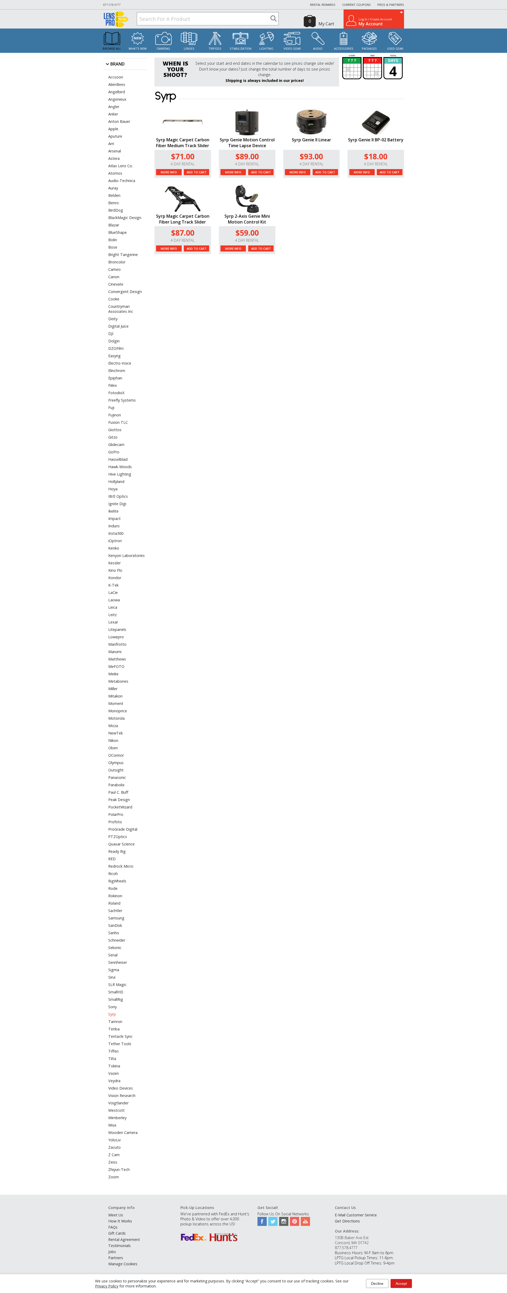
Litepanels (117, 629)
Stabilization (240, 48)
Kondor (114, 577)
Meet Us (115, 1214)
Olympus (116, 762)
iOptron (115, 540)
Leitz (112, 614)
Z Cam (114, 1154)
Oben (113, 747)
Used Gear (395, 48)
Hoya (113, 488)
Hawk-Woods (120, 466)
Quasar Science (121, 844)
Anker (113, 114)
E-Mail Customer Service (356, 1214)
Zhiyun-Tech (119, 1169)
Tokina (114, 1065)
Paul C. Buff (118, 792)
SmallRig (115, 999)
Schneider (116, 940)
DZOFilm (116, 348)
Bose (112, 247)
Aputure (115, 136)
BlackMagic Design (124, 217)
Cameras (163, 48)
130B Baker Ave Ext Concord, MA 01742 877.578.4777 (352, 1242)
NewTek (115, 733)
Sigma (113, 969)
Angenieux (117, 99)
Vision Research (121, 1095)
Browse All (112, 48)
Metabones (118, 681)
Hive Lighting (119, 474)
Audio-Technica (121, 180)
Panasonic (117, 777)
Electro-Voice (119, 363)
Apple (113, 128)
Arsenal (114, 151)
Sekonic (114, 947)
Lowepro (116, 636)
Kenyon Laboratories (126, 555)
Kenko (113, 548)
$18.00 (375, 156)
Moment (115, 703)
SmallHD (115, 991)
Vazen (113, 1073)
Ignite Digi (117, 503)
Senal (113, 954)
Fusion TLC (118, 422)
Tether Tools (119, 1043)
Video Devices (120, 1088)
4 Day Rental (183, 163)
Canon (113, 276)
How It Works (120, 1221)
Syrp (112, 1014)
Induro (114, 525)
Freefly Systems (122, 400)
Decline (377, 1283)
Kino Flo (115, 570)
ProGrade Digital (122, 829)
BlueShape (117, 232)
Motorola (116, 718)
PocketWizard (120, 807)
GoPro (113, 451)
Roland (114, 903)
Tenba (114, 1028)
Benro (113, 202)
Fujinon (114, 414)
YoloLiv (114, 1139)
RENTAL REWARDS (322, 5)
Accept (401, 1283)
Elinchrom (116, 370)
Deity (113, 318)
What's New (138, 48)
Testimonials (119, 1245)
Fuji (111, 407)
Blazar (113, 224)
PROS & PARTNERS (390, 5)
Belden (114, 195)
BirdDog (115, 210)
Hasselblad (118, 459)
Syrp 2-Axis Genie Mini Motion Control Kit (247, 219)
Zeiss (112, 1162)
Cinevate (115, 284)
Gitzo (113, 437)
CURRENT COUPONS (356, 5)
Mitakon (115, 696)
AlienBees (116, 84)
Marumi (114, 651)
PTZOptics (117, 836)
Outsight (116, 770)
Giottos (114, 429)
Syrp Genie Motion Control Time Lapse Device (247, 142)
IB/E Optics (118, 496)
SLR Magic (117, 984)
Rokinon (115, 895)
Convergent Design (125, 291)
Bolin (112, 239)
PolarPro (115, 814)
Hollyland (116, 481)
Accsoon (115, 77)
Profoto (115, 821)
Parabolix (116, 784)
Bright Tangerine (123, 254)
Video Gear (292, 48)
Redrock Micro (120, 866)
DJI (110, 333)
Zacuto (114, 1147)
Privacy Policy (106, 1286)
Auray (113, 187)
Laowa (114, 599)
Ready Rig (117, 851)
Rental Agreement (124, 1239)
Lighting (266, 48)
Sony (112, 1006)
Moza (113, 725)
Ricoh (113, 873)
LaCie (113, 592)
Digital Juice (118, 326)
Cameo (114, 269)
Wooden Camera (123, 1132)
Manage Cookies (122, 1263)
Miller (113, 688)
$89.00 (247, 156)
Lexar (113, 622)
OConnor (116, 755)
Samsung (116, 917)
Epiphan (115, 377)
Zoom (113, 1176)
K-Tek (113, 585)
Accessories (343, 48)
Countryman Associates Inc (120, 309)
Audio (317, 48)
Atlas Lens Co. (120, 165)
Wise (112, 1125)
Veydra (114, 1080)
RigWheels (117, 880)
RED (112, 858)
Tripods (215, 48)
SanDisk (115, 925)
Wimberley (117, 1117)
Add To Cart (196, 172)
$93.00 (311, 156)
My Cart (326, 24)
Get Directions (347, 1221)
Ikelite (113, 511)
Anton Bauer (119, 121)
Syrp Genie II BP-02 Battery (375, 140)
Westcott (116, 1110)
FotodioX (116, 392)
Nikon (113, 740)
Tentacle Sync (120, 1036)
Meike (113, 673)
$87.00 (182, 232)
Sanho (113, 932)
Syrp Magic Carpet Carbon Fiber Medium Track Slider (182, 142)
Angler (113, 106)
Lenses (189, 48)
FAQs (113, 1227)
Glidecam (116, 444)
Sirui (111, 977)
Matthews (117, 659)
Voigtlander (118, 1102)
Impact (114, 518)
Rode (113, 888)
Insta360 (115, 533)
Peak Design (119, 799)
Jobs (112, 1251)
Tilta (112, 1058)
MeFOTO (116, 666)
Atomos (115, 173)
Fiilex (112, 385)
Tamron (115, 1021)
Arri (111, 143)
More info (169, 172)
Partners (115, 1257)
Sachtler (115, 910)
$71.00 (182, 156)
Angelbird (116, 91)
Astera (114, 158)
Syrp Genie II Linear (311, 140)
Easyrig (114, 355)
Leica (112, 607)
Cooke (113, 298)
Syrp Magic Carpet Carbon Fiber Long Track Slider (182, 219)
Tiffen (113, 1051)
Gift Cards (117, 1233)
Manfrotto (117, 644)
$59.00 (247, 232)
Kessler (114, 562)
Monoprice (117, 710)
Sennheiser (117, 962)
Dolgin (114, 340)
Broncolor (116, 261)
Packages (369, 48)
